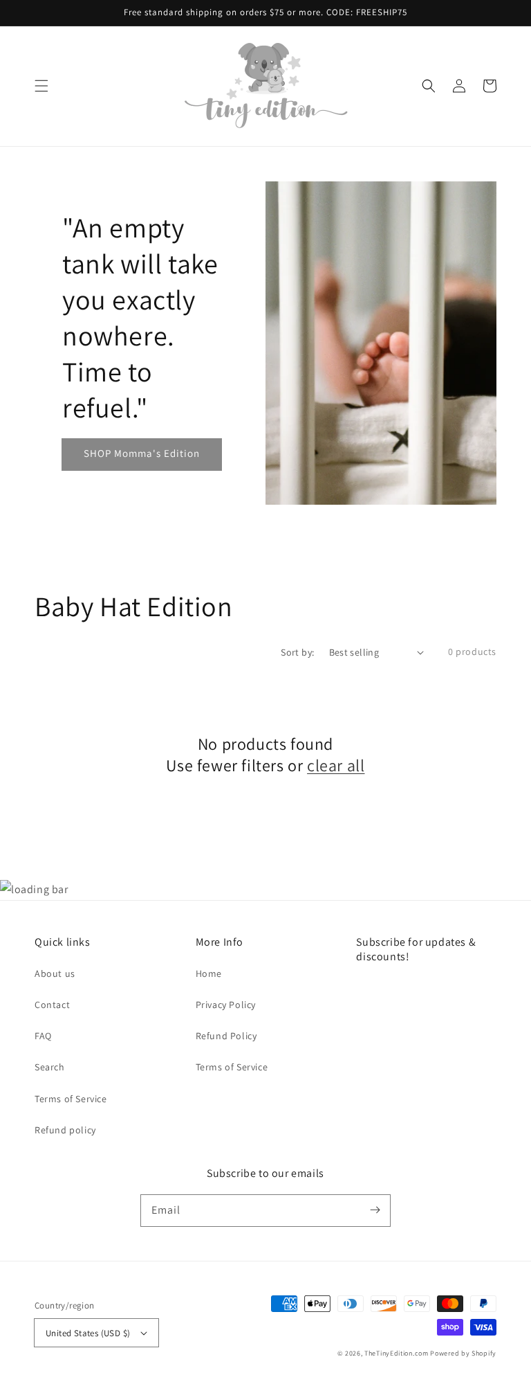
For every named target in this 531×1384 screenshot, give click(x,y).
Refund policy (65, 1130)
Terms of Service (71, 1099)
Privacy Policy (226, 1004)
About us (55, 973)
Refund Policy (226, 1036)
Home (209, 973)
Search (50, 1067)
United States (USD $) (88, 1333)
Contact (52, 1004)
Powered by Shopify (463, 1353)
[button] (41, 86)
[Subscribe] (375, 1210)
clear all (335, 765)
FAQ (43, 1036)
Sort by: (297, 652)
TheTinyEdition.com (396, 1353)
